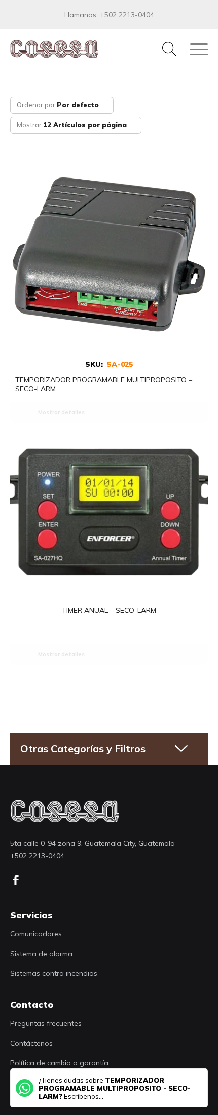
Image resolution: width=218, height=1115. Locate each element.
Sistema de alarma (41, 953)
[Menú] (194, 49)
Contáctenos (31, 1043)
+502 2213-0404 (127, 14)
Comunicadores (36, 934)
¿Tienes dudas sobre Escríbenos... (115, 1088)
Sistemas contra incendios (53, 973)
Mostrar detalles (61, 412)
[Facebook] (19, 880)
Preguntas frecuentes (46, 1023)
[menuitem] (164, 49)
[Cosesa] (89, 49)
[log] (64, 811)
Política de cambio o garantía (59, 1062)
